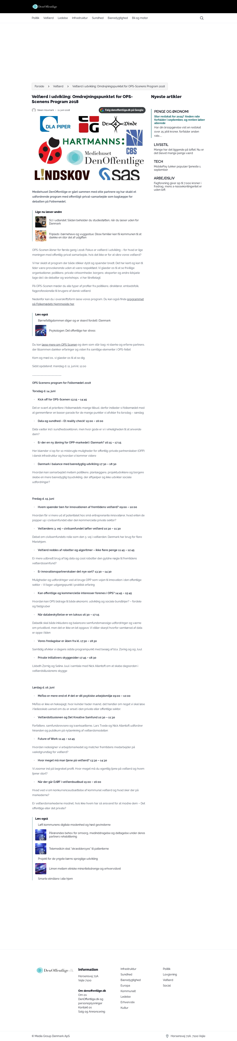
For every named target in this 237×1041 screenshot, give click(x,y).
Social (167, 985)
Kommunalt (128, 991)
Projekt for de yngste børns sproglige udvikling (68, 858)
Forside (39, 86)
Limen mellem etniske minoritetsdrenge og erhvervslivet (85, 868)
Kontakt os (85, 1007)
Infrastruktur (80, 18)
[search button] (201, 18)
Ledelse (63, 18)
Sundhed (98, 18)
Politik (35, 18)
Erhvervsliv (128, 1002)
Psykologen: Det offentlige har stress (72, 330)
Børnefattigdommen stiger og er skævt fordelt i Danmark (74, 320)
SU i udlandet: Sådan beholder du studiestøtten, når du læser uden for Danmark (94, 222)
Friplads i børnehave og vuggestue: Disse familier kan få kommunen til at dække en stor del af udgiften (95, 235)
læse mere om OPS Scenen (59, 344)
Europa (125, 985)
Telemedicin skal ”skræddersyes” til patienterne (79, 848)
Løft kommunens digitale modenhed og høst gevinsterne (74, 824)
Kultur (124, 1007)
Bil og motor (140, 18)
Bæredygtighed (118, 18)
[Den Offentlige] (118, 6)
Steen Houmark (45, 110)
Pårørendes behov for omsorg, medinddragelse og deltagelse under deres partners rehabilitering (97, 834)
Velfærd (48, 18)
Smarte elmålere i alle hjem (55, 878)
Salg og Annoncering (91, 1011)
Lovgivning (170, 974)
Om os (82, 995)
